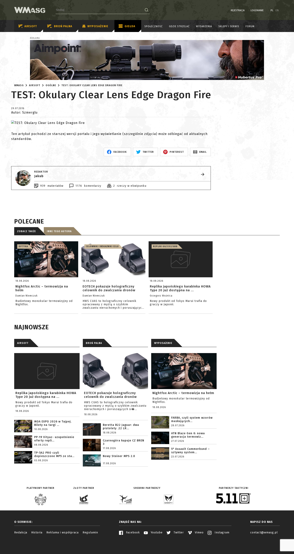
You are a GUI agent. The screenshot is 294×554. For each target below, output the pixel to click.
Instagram (221, 532)
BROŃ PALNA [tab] (94, 343)
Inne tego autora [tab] (59, 231)
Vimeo (199, 532)
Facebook (132, 532)
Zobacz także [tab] (26, 231)
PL (272, 10)
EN (277, 10)
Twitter (178, 532)
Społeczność (153, 26)
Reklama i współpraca (62, 532)
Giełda (130, 26)
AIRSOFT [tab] (22, 343)
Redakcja (20, 532)
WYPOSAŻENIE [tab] (163, 343)
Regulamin (90, 532)
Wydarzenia (204, 26)
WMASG (19, 85)
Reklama (35, 38)
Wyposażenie (97, 26)
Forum (250, 26)
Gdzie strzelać (179, 26)
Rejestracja (238, 10)
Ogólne (51, 85)
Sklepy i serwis (228, 26)
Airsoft (30, 26)
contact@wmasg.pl (264, 532)
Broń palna (63, 26)
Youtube (156, 532)
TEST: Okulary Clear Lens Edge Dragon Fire (91, 85)
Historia (36, 532)
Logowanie (257, 10)
